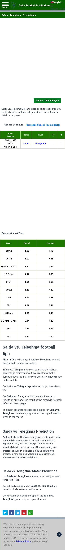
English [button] (58, 2)
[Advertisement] (32, 59)
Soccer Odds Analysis (47, 100)
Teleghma (40, 143)
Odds (26, 243)
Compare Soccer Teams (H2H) (43, 125)
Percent (50, 243)
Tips (8, 243)
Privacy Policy (23, 541)
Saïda (26, 143)
